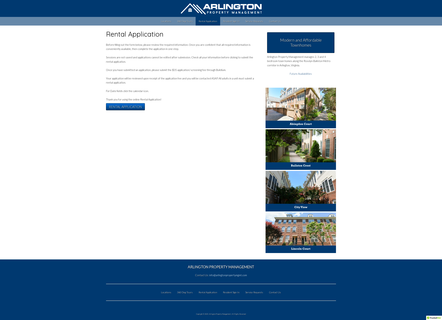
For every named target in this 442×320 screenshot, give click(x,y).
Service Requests (254, 21)
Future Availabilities (301, 73)
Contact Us (275, 21)
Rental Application (208, 21)
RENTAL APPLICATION (125, 107)
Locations (166, 21)
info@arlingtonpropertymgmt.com (228, 275)
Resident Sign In (231, 21)
